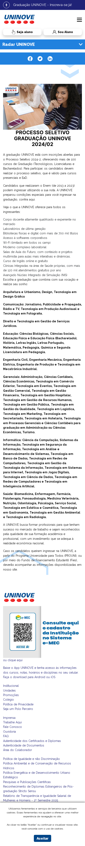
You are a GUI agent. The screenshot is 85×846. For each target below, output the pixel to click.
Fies (73, 560)
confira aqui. (27, 199)
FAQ (6, 736)
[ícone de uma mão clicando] (22, 32)
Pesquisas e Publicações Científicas (27, 782)
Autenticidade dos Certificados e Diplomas (32, 741)
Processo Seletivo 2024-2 (23, 159)
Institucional (11, 685)
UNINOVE (27, 154)
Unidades (9, 690)
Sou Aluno (58, 32)
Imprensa (9, 717)
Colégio (8, 699)
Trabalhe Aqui (12, 722)
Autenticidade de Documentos (23, 745)
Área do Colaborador (17, 750)
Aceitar (42, 838)
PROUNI (70, 555)
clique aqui (15, 660)
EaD (24, 177)
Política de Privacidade (18, 704)
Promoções (11, 695)
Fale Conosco (12, 727)
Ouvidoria (9, 731)
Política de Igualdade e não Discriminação (31, 759)
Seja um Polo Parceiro (18, 709)
